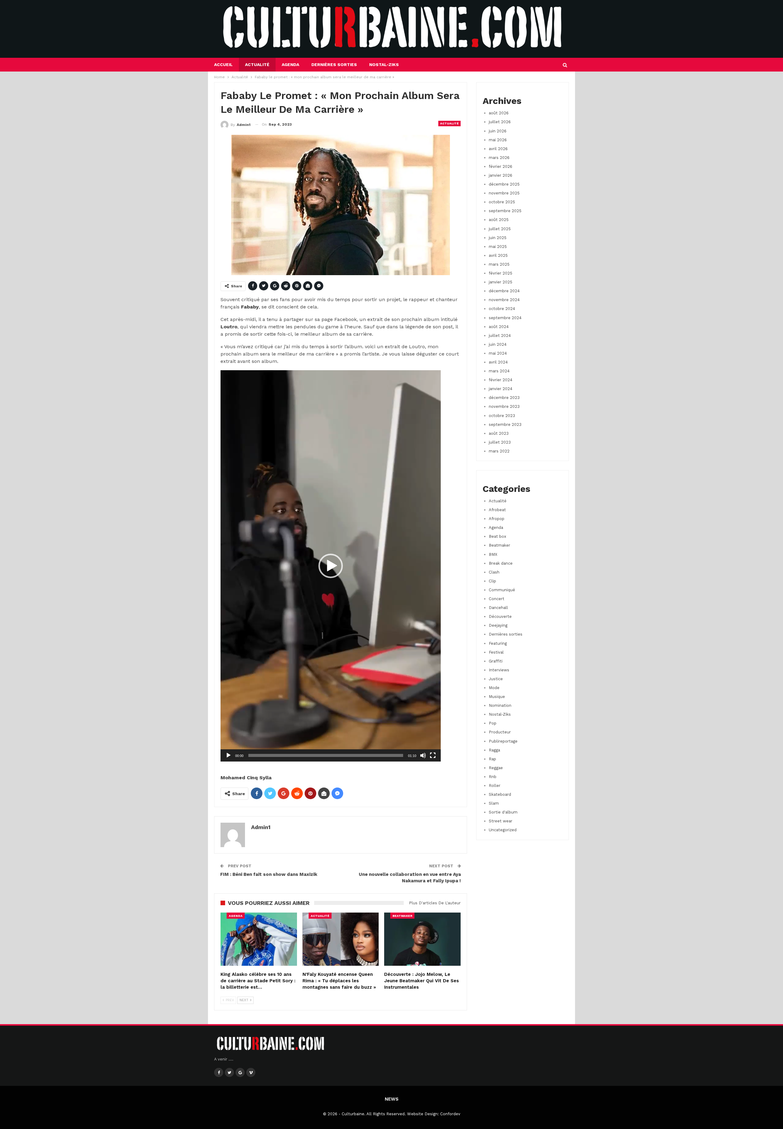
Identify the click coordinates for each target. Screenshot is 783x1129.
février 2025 (500, 273)
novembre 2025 (504, 193)
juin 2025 (498, 237)
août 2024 (499, 326)
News (392, 1099)
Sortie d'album (503, 812)
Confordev (450, 1114)
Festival (496, 652)
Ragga (494, 750)
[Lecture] (228, 755)
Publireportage (503, 741)
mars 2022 (499, 451)
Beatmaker (402, 915)
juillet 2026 (500, 122)
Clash (494, 572)
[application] (331, 566)
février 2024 (500, 380)
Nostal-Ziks (384, 64)
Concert (496, 598)
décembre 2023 (504, 397)
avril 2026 (498, 148)
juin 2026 (498, 131)
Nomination (500, 705)
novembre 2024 (504, 299)
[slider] (325, 755)
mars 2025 (499, 264)
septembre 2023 (505, 424)
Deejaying (498, 625)
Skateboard (500, 794)
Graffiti (496, 661)
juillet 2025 (500, 229)
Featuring (498, 643)
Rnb (492, 776)
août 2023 (499, 433)
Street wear (500, 821)
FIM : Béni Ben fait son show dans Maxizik (268, 874)
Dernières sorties (334, 64)
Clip (492, 581)
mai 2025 (498, 246)
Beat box (497, 536)
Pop (492, 723)
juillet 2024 (500, 335)
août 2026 (499, 113)
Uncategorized (503, 830)
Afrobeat (497, 509)
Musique (497, 696)
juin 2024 (498, 344)
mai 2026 (498, 140)
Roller (494, 785)
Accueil (223, 64)
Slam (494, 803)
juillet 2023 (500, 442)
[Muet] (423, 755)
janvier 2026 (500, 175)
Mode (494, 687)
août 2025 (499, 219)
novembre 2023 (504, 406)
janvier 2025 (500, 282)
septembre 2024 (505, 317)
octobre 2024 (502, 308)
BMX (493, 554)
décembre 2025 (504, 184)
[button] (330, 566)
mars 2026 (499, 157)
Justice (496, 679)
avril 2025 (498, 255)
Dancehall (498, 607)
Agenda (290, 64)
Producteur (500, 732)
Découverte (500, 616)
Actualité (257, 64)
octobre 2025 (502, 202)
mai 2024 (498, 353)
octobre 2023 (502, 415)
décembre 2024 (504, 291)
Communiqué (502, 590)
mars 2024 (499, 371)
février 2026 (500, 166)
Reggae (496, 768)
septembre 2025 (505, 210)
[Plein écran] (433, 755)
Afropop (496, 518)
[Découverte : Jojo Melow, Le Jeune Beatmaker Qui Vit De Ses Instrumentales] (422, 939)
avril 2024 (498, 362)
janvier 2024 (500, 388)
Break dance (501, 563)
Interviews (499, 670)
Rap (492, 759)
